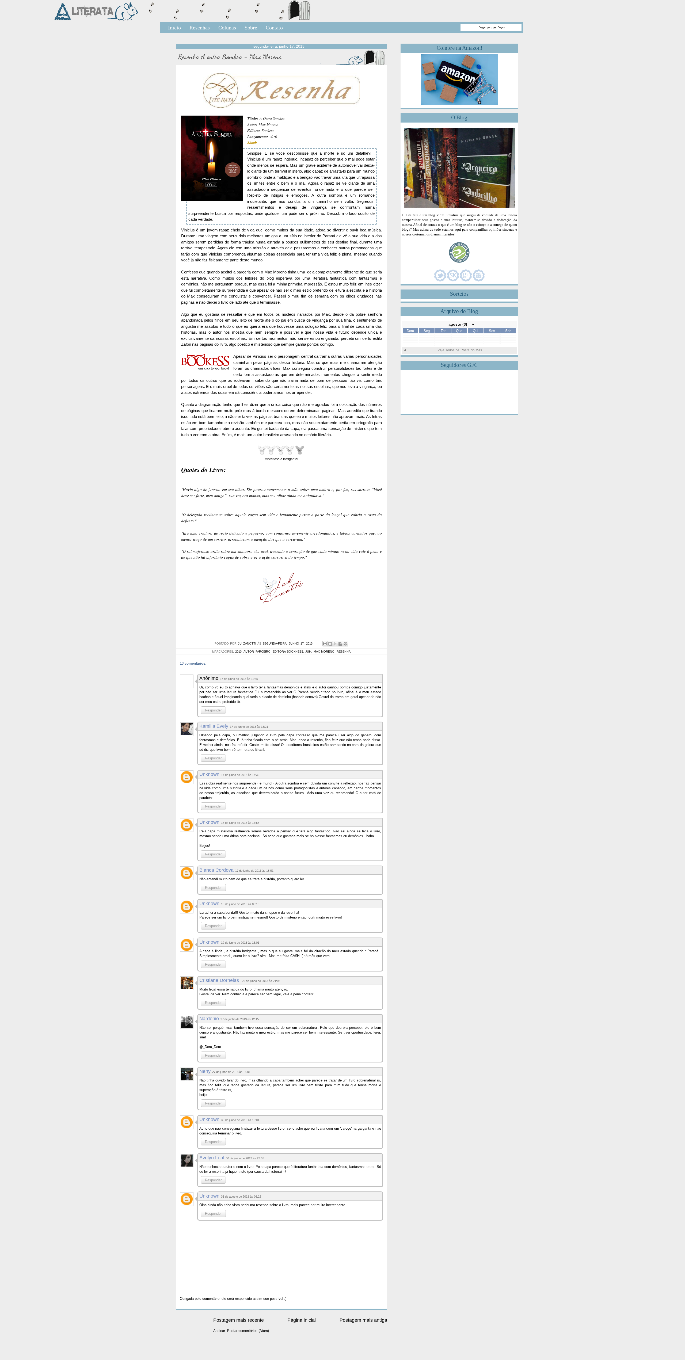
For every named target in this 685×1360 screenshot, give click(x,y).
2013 (238, 651)
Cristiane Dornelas (219, 980)
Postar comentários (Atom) (248, 1331)
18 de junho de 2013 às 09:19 (240, 904)
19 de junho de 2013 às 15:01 (240, 942)
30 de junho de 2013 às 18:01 (240, 1120)
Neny (205, 1071)
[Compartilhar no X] (335, 643)
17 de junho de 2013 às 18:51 (254, 870)
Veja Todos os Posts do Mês (459, 350)
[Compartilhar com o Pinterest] (345, 643)
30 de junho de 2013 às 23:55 (245, 1158)
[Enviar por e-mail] (325, 643)
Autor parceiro (256, 651)
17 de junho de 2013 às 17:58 (240, 822)
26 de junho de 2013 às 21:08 (261, 980)
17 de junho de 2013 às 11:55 (239, 678)
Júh (308, 651)
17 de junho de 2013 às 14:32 (240, 774)
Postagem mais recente (238, 1320)
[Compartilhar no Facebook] (340, 643)
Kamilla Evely (213, 726)
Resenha (344, 651)
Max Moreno (324, 651)
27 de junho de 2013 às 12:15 (239, 1019)
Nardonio (209, 1018)
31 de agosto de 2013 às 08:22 (241, 1196)
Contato (274, 28)
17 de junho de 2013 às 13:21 (249, 726)
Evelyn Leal (211, 1157)
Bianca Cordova (216, 870)
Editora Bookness (288, 651)
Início (174, 28)
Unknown (209, 774)
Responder (213, 710)
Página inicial (301, 1320)
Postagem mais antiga (363, 1320)
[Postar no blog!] (330, 643)
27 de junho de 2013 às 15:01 (231, 1071)
